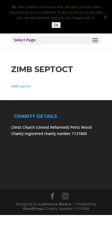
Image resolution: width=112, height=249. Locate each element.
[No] (105, 17)
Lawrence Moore (55, 204)
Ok (56, 25)
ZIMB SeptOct (21, 86)
